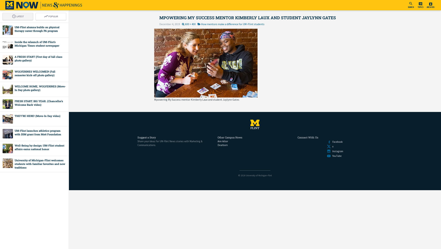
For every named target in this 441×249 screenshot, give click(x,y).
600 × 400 (190, 24)
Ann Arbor (223, 141)
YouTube (336, 156)
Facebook (337, 141)
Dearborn (223, 145)
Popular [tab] (52, 16)
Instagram (337, 151)
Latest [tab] (19, 16)
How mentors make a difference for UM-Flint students (232, 24)
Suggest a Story (146, 137)
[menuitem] (411, 5)
